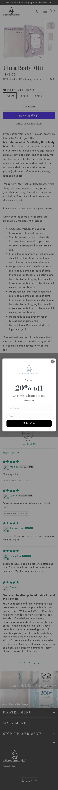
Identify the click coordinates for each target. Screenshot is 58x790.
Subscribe (29, 423)
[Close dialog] (53, 361)
